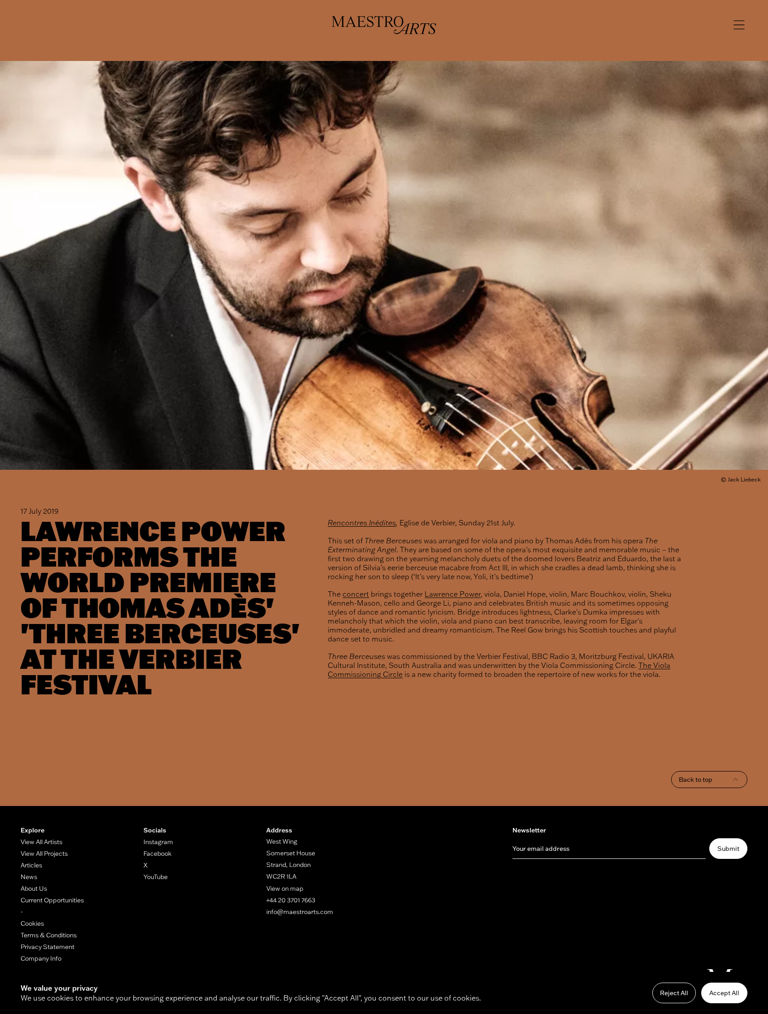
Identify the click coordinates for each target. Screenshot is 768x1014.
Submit (728, 849)
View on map (285, 888)
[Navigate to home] (384, 25)
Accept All (724, 993)
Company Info (41, 958)
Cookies (32, 923)
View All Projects (44, 853)
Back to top (695, 780)
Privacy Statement (47, 947)
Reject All (674, 993)
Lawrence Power (453, 593)
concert (356, 593)
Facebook (157, 853)
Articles (31, 865)
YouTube (155, 877)
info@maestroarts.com (299, 912)
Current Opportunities (52, 900)
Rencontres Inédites (362, 522)
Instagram (158, 842)
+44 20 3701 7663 (290, 900)
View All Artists (41, 842)
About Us (34, 888)
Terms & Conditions (49, 935)
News (29, 877)
